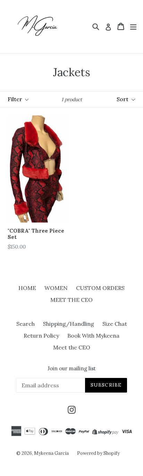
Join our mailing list (72, 368)
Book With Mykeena (93, 335)
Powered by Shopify (98, 453)
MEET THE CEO (71, 299)
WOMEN (56, 287)
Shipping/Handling (68, 323)
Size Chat (114, 323)
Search (25, 323)
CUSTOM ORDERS (100, 287)
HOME (27, 287)
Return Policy (41, 335)
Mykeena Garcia (51, 453)
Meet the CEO (71, 347)
